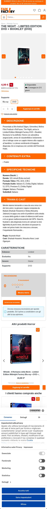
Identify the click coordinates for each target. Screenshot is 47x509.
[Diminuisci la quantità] (3, 109)
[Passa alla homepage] (12, 10)
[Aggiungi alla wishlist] (38, 330)
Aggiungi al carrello (31, 109)
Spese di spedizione (22, 383)
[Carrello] (39, 10)
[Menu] (4, 17)
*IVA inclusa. (5, 91)
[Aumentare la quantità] (12, 109)
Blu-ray (5, 102)
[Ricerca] (43, 17)
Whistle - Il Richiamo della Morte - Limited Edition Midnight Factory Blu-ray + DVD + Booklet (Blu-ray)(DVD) (21, 373)
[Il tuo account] (44, 10)
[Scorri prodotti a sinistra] (4, 360)
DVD (14, 102)
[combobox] (23, 17)
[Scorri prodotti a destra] (43, 360)
